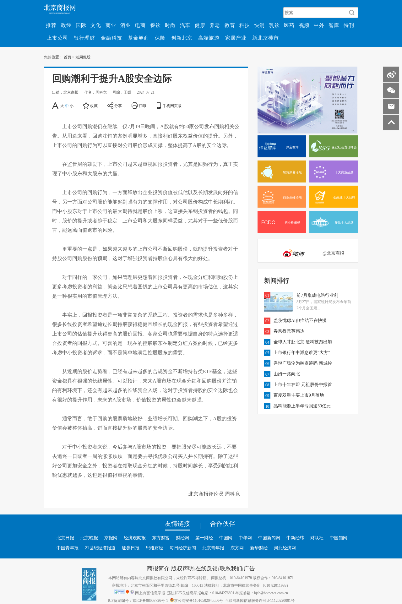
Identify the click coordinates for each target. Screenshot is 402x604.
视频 (304, 25)
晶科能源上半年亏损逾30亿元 (302, 406)
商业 (111, 25)
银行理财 (84, 37)
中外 (319, 25)
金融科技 (111, 37)
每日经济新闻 (183, 548)
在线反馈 (206, 568)
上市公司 (57, 37)
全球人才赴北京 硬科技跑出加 (303, 342)
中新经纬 (295, 538)
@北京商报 (333, 253)
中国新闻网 (269, 538)
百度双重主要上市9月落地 (299, 395)
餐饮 (155, 25)
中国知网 (338, 538)
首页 (67, 57)
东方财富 (161, 538)
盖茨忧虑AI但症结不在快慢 (300, 320)
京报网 (110, 538)
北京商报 (198, 493)
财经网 (182, 538)
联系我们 (231, 568)
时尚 (170, 25)
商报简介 (158, 568)
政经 (66, 25)
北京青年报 (213, 548)
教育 (230, 25)
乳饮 (274, 25)
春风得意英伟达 (289, 331)
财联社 (316, 538)
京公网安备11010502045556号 (198, 600)
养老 (214, 25)
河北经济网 (285, 548)
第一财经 (204, 538)
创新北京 (182, 37)
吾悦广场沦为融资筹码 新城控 (303, 363)
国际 (81, 25)
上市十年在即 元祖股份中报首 (303, 384)
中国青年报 (68, 548)
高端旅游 (209, 37)
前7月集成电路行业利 (317, 295)
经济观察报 (135, 538)
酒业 (125, 25)
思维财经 (154, 548)
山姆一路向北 (287, 374)
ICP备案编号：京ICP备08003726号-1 (138, 600)
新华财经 (259, 548)
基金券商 (138, 37)
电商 (140, 25)
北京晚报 (89, 538)
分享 (118, 105)
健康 (200, 25)
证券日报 (130, 548)
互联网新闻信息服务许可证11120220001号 (260, 600)
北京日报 (65, 538)
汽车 (185, 25)
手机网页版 (172, 105)
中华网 (245, 538)
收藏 (94, 105)
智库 (334, 25)
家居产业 (236, 37)
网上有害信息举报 (150, 593)
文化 (95, 25)
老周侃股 (82, 57)
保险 (160, 37)
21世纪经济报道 (100, 548)
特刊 (349, 25)
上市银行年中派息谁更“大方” (302, 352)
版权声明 (182, 568)
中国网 (225, 538)
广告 (249, 568)
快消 (259, 25)
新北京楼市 (265, 37)
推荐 (51, 25)
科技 (244, 25)
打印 (142, 105)
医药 (289, 25)
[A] (55, 105)
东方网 (237, 548)
